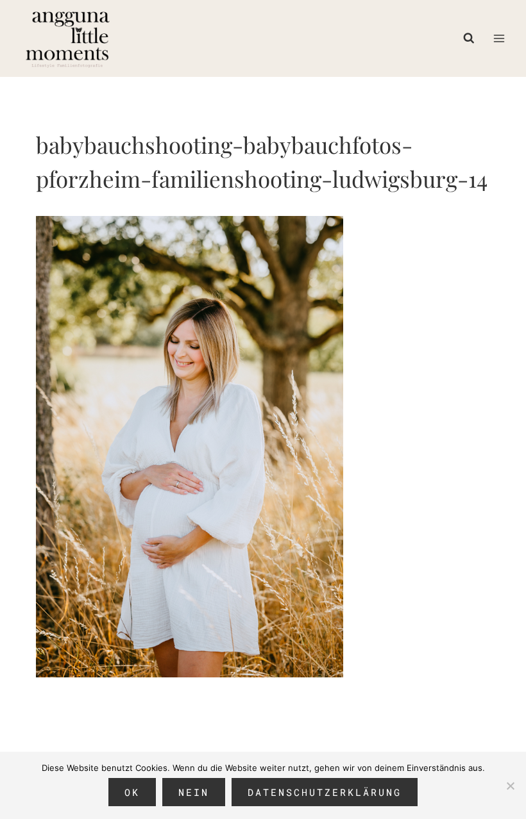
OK (132, 792)
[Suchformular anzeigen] (472, 38)
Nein (193, 792)
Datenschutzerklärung (325, 792)
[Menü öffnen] (499, 38)
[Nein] (510, 785)
